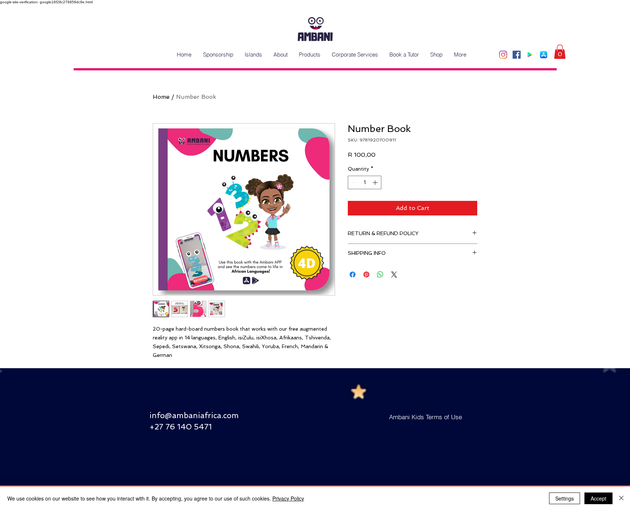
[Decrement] (353, 182)
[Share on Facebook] (352, 274)
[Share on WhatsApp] (380, 274)
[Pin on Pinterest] (366, 274)
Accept (598, 498)
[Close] (621, 498)
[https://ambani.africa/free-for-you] (544, 55)
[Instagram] (503, 55)
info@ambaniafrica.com (194, 415)
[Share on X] (394, 274)
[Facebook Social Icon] (517, 55)
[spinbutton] (364, 182)
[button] (560, 51)
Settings (564, 498)
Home (161, 96)
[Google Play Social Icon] (530, 55)
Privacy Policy (288, 498)
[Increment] (375, 182)
